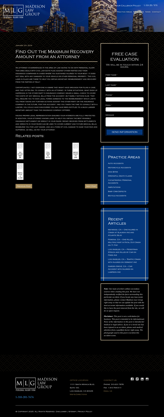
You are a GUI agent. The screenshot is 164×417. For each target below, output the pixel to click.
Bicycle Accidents (117, 196)
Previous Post (24, 186)
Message (110, 115)
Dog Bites (113, 172)
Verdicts (111, 12)
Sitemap (72, 412)
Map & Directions (78, 394)
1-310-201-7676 (150, 5)
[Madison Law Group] (24, 11)
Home (92, 12)
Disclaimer (61, 412)
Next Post (91, 186)
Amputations (114, 187)
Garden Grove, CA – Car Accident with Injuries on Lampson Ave (120, 269)
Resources (138, 12)
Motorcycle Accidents (119, 168)
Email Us (108, 391)
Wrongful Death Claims (120, 176)
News (148, 12)
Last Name (111, 85)
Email (109, 105)
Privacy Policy (85, 412)
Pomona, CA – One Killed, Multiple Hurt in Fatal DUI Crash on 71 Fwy (124, 242)
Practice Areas (124, 12)
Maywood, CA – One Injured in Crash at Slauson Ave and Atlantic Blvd (123, 232)
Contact (156, 12)
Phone (109, 95)
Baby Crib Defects (117, 191)
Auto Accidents (116, 163)
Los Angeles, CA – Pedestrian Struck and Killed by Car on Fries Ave (123, 252)
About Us (100, 12)
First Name (111, 75)
